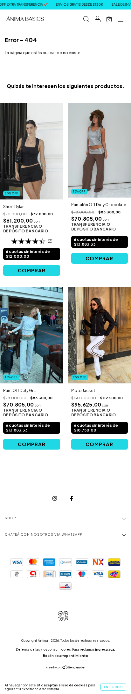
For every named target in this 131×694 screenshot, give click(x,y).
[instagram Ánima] (55, 498)
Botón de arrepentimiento (65, 656)
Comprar (31, 270)
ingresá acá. (105, 649)
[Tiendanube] (66, 668)
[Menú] (120, 19)
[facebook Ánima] (71, 498)
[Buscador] (86, 19)
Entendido (113, 687)
